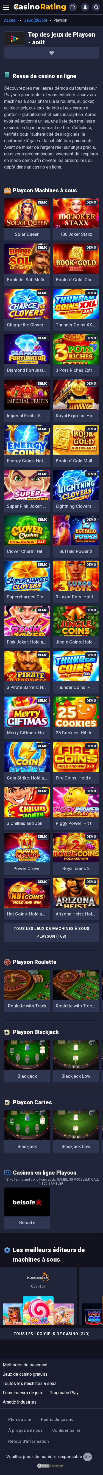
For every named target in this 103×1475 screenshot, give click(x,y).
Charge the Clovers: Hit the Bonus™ (28, 325)
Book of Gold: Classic (77, 279)
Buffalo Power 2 (75, 551)
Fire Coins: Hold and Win (77, 778)
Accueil (11, 20)
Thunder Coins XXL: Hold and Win (77, 325)
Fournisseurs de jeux (23, 1392)
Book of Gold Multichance (77, 460)
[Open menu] (6, 7)
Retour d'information (28, 1441)
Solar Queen (27, 234)
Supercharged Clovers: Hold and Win (28, 596)
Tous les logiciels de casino (51, 1334)
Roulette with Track (27, 1006)
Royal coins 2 (76, 868)
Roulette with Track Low (77, 1006)
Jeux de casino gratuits (25, 1374)
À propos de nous (25, 1430)
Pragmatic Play (64, 1392)
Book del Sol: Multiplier (28, 279)
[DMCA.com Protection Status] (50, 1465)
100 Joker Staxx (76, 234)
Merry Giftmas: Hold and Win (28, 732)
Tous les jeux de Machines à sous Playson (51, 932)
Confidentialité (66, 1430)
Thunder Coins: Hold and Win (77, 687)
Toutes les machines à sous (30, 1383)
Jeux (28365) (35, 20)
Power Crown (27, 868)
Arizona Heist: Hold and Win (77, 914)
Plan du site (19, 1419)
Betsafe (27, 1222)
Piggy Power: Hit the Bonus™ (77, 823)
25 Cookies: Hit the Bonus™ (77, 732)
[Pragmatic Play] (38, 1296)
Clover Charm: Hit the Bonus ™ (28, 551)
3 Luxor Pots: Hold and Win (77, 596)
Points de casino (57, 1419)
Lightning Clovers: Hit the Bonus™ (77, 506)
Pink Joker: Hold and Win (28, 642)
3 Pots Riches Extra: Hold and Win (77, 370)
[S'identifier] (85, 7)
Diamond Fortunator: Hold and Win (28, 370)
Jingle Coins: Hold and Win (77, 642)
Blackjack (27, 1076)
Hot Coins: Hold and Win (28, 914)
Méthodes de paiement (25, 1364)
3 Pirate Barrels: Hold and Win (28, 687)
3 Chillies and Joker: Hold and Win (28, 823)
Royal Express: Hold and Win (77, 415)
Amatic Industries (20, 1402)
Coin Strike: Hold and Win (28, 778)
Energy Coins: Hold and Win (28, 460)
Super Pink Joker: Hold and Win (28, 506)
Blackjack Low (76, 1076)
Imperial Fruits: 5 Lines (28, 415)
